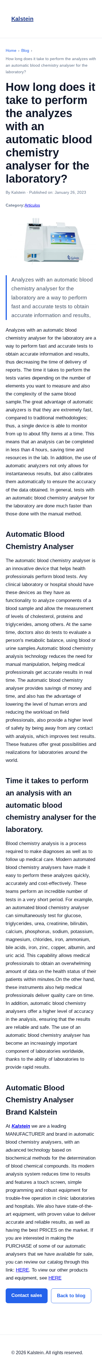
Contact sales (26, 1295)
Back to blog (71, 1295)
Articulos (32, 205)
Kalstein (22, 19)
